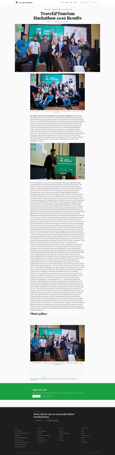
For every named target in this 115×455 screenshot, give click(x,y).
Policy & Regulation (41, 440)
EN (95, 2)
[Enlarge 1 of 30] (83, 326)
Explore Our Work (46, 396)
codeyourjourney (43, 378)
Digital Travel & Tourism (20, 444)
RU (99, 2)
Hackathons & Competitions (43, 435)
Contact (83, 440)
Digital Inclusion (19, 440)
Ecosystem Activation (52, 378)
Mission (83, 437)
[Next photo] (82, 346)
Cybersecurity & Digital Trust (22, 442)
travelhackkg (33, 379)
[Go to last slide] (32, 346)
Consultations (40, 437)
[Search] (92, 2)
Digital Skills (18, 435)
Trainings (39, 433)
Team (82, 433)
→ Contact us (38, 420)
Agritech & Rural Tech (20, 446)
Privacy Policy (84, 442)
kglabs (73, 378)
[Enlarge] (83, 75)
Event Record (61, 378)
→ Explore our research (52, 420)
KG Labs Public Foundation (62, 21)
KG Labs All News (67, 9)
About (82, 431)
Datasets (61, 435)
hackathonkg (68, 378)
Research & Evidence (42, 431)
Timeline (61, 440)
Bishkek (36, 378)
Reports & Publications (64, 433)
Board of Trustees (85, 435)
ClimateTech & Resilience (21, 437)
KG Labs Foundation (26, 2)
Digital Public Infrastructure (21, 433)
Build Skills (47, 9)
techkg (76, 378)
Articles (61, 431)
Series (60, 437)
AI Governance (18, 431)
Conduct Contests (57, 9)
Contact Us (36, 396)
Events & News (40, 442)
